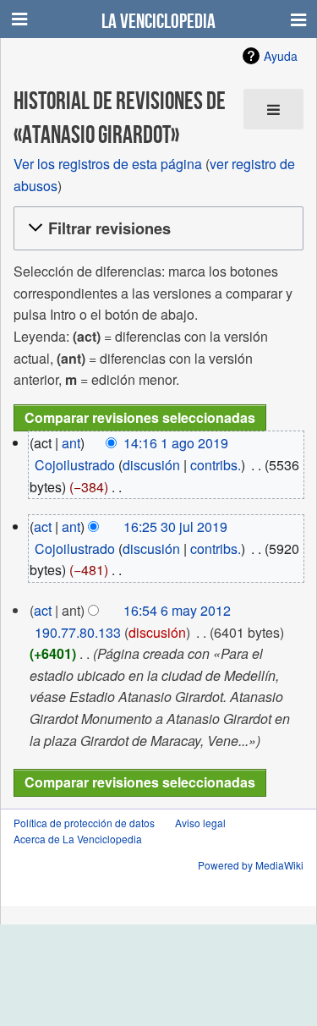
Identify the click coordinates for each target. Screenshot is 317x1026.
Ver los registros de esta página (108, 163)
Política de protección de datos (84, 822)
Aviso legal (200, 822)
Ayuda (281, 55)
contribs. (215, 465)
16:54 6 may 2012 (177, 610)
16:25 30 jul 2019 (175, 526)
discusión (151, 465)
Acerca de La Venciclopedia (78, 838)
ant (71, 443)
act (43, 526)
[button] (156, 229)
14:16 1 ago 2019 (175, 443)
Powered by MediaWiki (250, 865)
